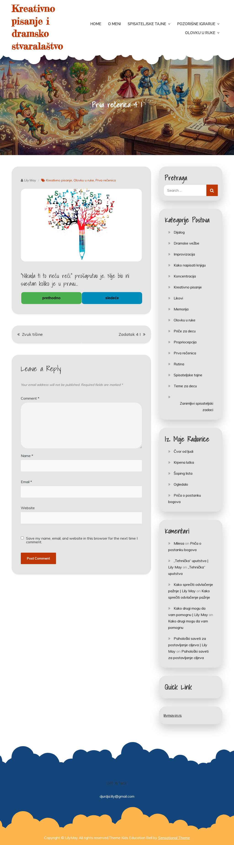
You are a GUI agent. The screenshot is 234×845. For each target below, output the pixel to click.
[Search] (212, 190)
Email (26, 481)
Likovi (178, 298)
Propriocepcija (185, 342)
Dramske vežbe (186, 243)
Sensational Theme (174, 837)
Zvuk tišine (32, 334)
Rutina (179, 364)
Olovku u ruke (200, 33)
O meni (114, 24)
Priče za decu (185, 331)
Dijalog (179, 232)
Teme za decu (185, 386)
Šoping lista (183, 473)
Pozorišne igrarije (196, 24)
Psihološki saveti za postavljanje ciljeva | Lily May (187, 645)
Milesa (179, 543)
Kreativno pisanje (59, 180)
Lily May (30, 180)
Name (27, 455)
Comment (30, 398)
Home (95, 24)
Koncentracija (185, 276)
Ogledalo (181, 484)
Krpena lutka (184, 462)
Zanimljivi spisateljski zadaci (196, 406)
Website (28, 508)
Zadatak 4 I (130, 334)
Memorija (181, 309)
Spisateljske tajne (147, 24)
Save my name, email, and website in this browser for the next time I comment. (82, 540)
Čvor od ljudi (183, 451)
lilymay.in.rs (173, 715)
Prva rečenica (106, 180)
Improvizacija (184, 254)
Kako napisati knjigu (190, 265)
